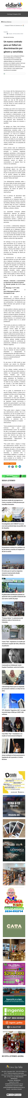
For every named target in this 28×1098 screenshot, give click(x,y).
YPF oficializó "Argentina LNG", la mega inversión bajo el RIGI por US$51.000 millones (13, 712)
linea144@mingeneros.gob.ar (12, 291)
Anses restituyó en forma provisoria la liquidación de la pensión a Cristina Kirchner (13, 757)
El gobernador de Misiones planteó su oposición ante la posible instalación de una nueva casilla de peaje (14, 596)
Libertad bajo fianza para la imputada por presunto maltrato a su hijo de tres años (13, 688)
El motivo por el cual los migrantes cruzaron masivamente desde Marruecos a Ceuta (12, 573)
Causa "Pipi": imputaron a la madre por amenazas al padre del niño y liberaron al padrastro (13, 643)
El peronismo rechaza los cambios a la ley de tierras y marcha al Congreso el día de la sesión (13, 549)
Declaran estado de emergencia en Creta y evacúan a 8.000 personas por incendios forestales (13, 502)
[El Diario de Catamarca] (14, 5)
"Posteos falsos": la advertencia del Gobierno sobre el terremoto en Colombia (12, 620)
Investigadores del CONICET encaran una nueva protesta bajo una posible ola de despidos (14, 526)
